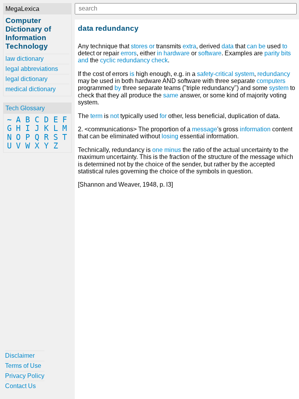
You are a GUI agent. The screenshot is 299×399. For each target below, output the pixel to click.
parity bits (277, 53)
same (170, 95)
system (278, 88)
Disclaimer (20, 355)
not (114, 116)
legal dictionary (26, 79)
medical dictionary (30, 89)
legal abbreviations (31, 68)
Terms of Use (23, 365)
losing (170, 136)
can (252, 46)
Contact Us (20, 386)
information (255, 129)
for (163, 116)
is (132, 74)
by (117, 88)
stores (139, 46)
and (83, 60)
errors (129, 53)
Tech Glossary (25, 108)
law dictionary (24, 58)
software (210, 53)
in (159, 53)
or (152, 46)
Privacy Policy (24, 376)
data (228, 46)
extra (189, 46)
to (284, 46)
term (96, 116)
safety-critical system (225, 74)
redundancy (273, 74)
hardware (177, 53)
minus (172, 150)
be (262, 46)
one (157, 150)
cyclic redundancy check (134, 60)
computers (271, 81)
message (204, 129)
